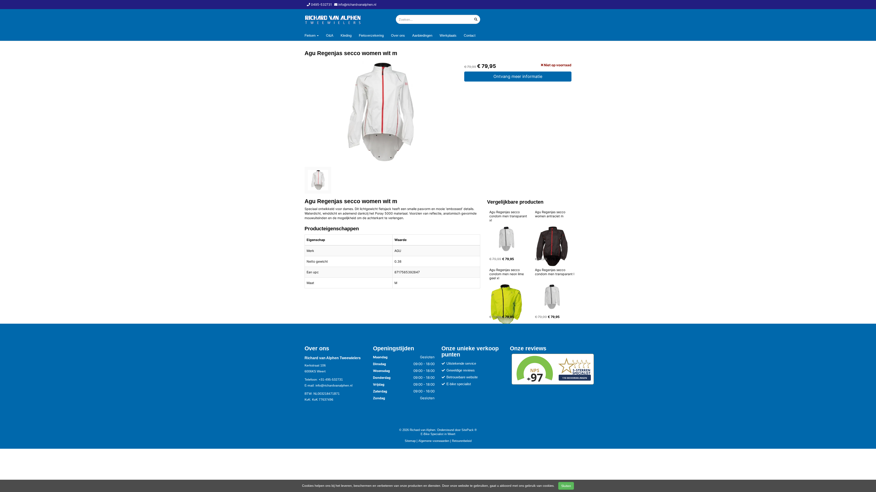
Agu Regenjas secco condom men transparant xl (508, 216)
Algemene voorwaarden (433, 441)
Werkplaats (448, 35)
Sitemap (410, 441)
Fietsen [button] (310, 35)
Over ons (398, 35)
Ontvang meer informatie (517, 76)
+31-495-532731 (331, 379)
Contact (469, 35)
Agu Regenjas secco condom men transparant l (554, 272)
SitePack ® (469, 430)
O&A (329, 35)
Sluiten (566, 486)
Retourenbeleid (462, 441)
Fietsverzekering (371, 35)
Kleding (346, 35)
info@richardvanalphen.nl (333, 385)
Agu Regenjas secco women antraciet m (550, 214)
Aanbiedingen (422, 35)
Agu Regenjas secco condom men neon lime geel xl (507, 274)
